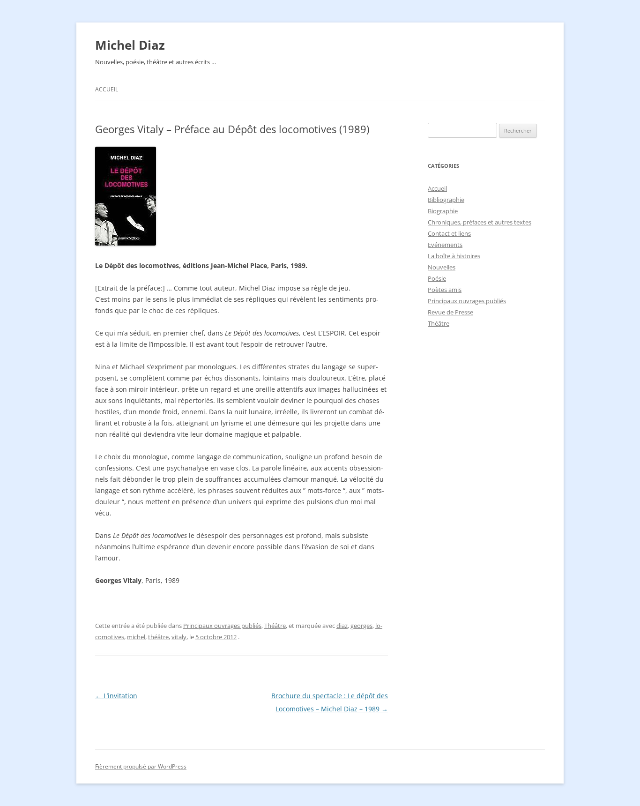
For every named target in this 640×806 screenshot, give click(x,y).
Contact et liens (449, 233)
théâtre (158, 637)
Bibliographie (446, 199)
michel (136, 637)
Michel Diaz (130, 45)
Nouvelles (441, 267)
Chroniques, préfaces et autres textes (479, 222)
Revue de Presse (450, 312)
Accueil (106, 89)
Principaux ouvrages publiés (222, 625)
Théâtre (275, 625)
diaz (342, 625)
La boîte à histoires (454, 256)
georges (361, 625)
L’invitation (116, 695)
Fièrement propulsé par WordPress (140, 766)
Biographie (443, 211)
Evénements (445, 244)
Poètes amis (444, 289)
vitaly (178, 637)
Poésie (437, 278)
